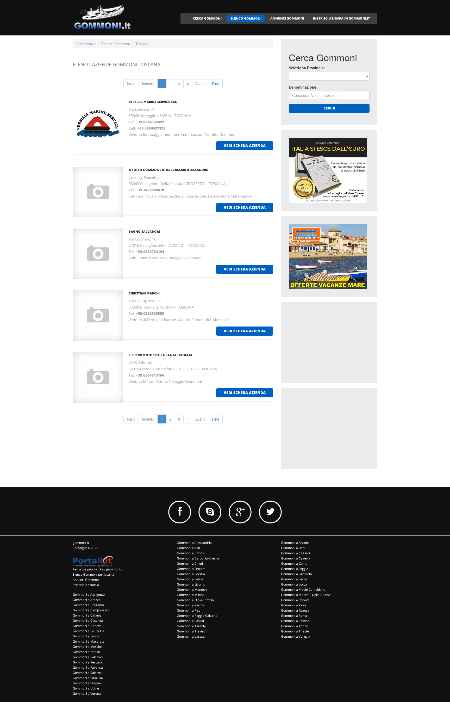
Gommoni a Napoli (86, 652)
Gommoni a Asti (188, 548)
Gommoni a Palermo (88, 657)
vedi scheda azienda (245, 145)
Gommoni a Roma (294, 615)
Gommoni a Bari (293, 548)
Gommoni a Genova (87, 626)
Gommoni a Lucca (294, 584)
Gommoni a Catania (87, 615)
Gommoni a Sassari (191, 621)
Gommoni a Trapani (87, 683)
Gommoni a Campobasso (91, 610)
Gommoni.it (86, 43)
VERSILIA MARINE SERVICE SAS (153, 102)
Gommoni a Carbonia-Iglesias (198, 558)
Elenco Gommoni (115, 43)
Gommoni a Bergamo (88, 605)
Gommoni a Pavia (294, 605)
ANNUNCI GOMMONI (287, 18)
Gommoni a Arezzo (87, 600)
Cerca (329, 108)
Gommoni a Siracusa (88, 678)
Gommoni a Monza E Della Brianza (306, 595)
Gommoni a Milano (190, 595)
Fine (215, 83)
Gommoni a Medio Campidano (303, 589)
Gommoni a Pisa (189, 610)
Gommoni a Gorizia (191, 574)
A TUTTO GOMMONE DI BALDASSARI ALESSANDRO (169, 170)
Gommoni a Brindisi (191, 553)
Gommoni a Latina (190, 579)
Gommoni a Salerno (87, 672)
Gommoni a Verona (87, 693)
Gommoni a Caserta (295, 558)
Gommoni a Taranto (191, 626)
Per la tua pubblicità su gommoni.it (98, 569)
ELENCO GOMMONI (245, 18)
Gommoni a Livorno (191, 584)
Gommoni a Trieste (295, 631)
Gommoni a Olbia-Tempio (195, 600)
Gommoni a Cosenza (88, 620)
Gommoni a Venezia (295, 636)
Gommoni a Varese (191, 636)
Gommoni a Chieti (190, 563)
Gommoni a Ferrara (191, 568)
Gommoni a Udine (86, 688)
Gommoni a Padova (295, 600)
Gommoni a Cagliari (295, 553)
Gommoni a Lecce (294, 579)
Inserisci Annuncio (86, 585)
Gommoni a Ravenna (88, 667)
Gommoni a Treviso (191, 631)
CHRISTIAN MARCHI (144, 293)
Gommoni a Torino (294, 626)
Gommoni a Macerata (88, 641)
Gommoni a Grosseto (296, 574)
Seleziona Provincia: (307, 67)
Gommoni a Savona (295, 621)
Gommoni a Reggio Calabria (197, 615)
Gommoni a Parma (190, 605)
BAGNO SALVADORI (144, 231)
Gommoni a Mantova (192, 589)
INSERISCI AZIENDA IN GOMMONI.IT (341, 18)
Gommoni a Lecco (86, 636)
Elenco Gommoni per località (93, 574)
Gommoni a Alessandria (194, 542)
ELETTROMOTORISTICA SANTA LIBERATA (160, 355)
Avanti (200, 83)
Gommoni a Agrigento (89, 594)
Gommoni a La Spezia (88, 631)
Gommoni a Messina (88, 646)
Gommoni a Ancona (295, 542)
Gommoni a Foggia (294, 568)
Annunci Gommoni (86, 579)
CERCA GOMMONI (207, 18)
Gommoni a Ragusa (295, 610)
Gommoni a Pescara (87, 662)
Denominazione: (303, 87)
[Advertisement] (328, 342)
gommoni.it (81, 542)
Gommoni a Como (294, 563)
